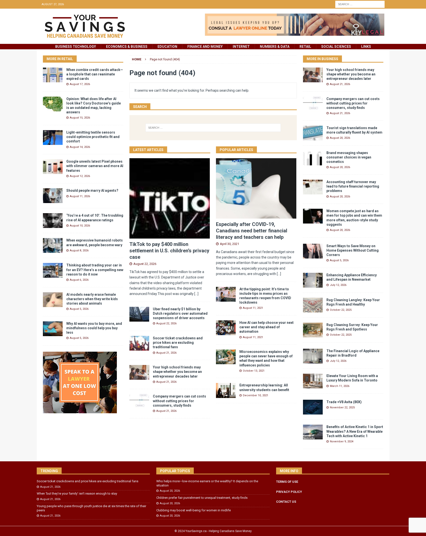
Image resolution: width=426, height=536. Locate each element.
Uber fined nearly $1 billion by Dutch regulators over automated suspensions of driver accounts (180, 313)
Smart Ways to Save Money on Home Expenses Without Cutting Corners (352, 250)
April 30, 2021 (229, 244)
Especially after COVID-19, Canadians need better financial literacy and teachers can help (251, 230)
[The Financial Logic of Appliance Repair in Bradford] (313, 356)
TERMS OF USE (287, 482)
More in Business (322, 59)
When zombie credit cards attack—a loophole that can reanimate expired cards (94, 74)
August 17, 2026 (80, 84)
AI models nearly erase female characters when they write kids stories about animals (92, 299)
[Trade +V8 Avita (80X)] (313, 407)
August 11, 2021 (253, 308)
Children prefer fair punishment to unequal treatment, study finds (202, 498)
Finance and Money (205, 47)
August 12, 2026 (80, 176)
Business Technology (75, 47)
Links (366, 47)
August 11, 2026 (80, 196)
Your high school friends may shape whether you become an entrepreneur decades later (177, 371)
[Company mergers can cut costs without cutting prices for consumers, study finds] (139, 401)
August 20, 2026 (340, 137)
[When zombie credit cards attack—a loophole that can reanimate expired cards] (53, 75)
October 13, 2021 (254, 370)
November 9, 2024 (341, 441)
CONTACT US (286, 501)
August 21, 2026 (166, 352)
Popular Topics (175, 471)
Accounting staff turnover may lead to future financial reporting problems (352, 186)
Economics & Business (126, 47)
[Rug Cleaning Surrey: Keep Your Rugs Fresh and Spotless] (313, 330)
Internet (241, 47)
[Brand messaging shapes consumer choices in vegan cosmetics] (313, 158)
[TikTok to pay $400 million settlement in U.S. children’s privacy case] (169, 198)
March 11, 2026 (339, 386)
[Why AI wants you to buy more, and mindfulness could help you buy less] (53, 328)
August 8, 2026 (79, 250)
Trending (49, 471)
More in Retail (60, 59)
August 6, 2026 (79, 279)
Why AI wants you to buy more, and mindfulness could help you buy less (94, 328)
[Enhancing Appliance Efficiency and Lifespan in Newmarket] (313, 280)
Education (167, 47)
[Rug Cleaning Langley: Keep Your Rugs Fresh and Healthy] (313, 305)
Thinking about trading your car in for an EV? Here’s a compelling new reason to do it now (94, 269)
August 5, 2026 (79, 309)
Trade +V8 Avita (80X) (344, 402)
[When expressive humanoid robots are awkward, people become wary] (53, 245)
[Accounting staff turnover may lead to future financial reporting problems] (313, 187)
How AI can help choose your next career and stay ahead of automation (266, 327)
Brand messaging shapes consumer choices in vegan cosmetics (348, 157)
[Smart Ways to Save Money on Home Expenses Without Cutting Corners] (313, 251)
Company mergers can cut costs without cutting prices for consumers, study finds (179, 400)
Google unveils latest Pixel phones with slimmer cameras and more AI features (94, 165)
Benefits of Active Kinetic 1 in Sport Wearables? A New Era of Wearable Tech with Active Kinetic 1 (354, 431)
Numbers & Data (274, 47)
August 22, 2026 (144, 264)
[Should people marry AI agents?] (53, 195)
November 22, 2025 (342, 407)
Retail (305, 47)
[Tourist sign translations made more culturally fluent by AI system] (313, 133)
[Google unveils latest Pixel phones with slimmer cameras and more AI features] (53, 166)
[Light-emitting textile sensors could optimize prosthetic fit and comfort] (53, 137)
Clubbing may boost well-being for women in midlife (193, 510)
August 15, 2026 (80, 117)
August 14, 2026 (80, 147)
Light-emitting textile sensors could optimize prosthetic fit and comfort (93, 136)
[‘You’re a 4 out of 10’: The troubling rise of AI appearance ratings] (53, 220)
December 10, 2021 (255, 395)
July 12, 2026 (338, 285)
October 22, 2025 (341, 309)
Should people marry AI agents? (92, 190)
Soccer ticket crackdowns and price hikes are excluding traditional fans (178, 342)
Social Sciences (336, 47)
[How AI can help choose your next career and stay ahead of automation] (226, 327)
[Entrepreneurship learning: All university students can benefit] (226, 390)
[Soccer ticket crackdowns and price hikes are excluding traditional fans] (139, 343)
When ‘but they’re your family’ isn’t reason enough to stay (77, 493)
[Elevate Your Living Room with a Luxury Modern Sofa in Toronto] (313, 381)
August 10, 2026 (80, 225)
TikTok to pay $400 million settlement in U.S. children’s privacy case (169, 250)
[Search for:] (360, 4)
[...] (196, 294)
